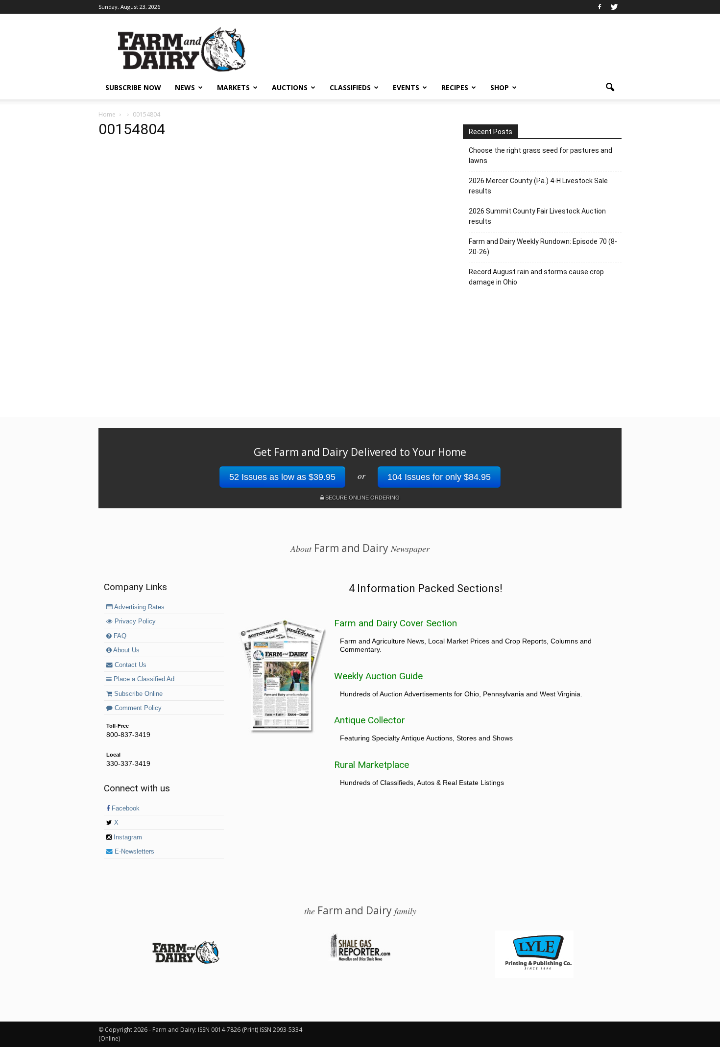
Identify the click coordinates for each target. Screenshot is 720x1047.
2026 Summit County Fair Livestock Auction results (537, 216)
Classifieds (350, 87)
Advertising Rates (139, 607)
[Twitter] (614, 7)
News (185, 87)
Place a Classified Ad (143, 679)
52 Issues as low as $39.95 (282, 477)
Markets (233, 87)
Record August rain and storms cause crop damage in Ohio (536, 277)
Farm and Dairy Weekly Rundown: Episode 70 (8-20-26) (543, 247)
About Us (126, 650)
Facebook (125, 808)
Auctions (290, 87)
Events (406, 87)
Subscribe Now (133, 87)
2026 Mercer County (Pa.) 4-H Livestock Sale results (538, 186)
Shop (499, 87)
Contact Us (129, 665)
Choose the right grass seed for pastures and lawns (540, 155)
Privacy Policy (134, 621)
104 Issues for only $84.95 (439, 477)
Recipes (454, 87)
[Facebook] (599, 7)
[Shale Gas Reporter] (360, 959)
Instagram (127, 837)
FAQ (119, 636)
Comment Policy (137, 708)
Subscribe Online (137, 693)
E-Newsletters (133, 851)
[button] (610, 87)
